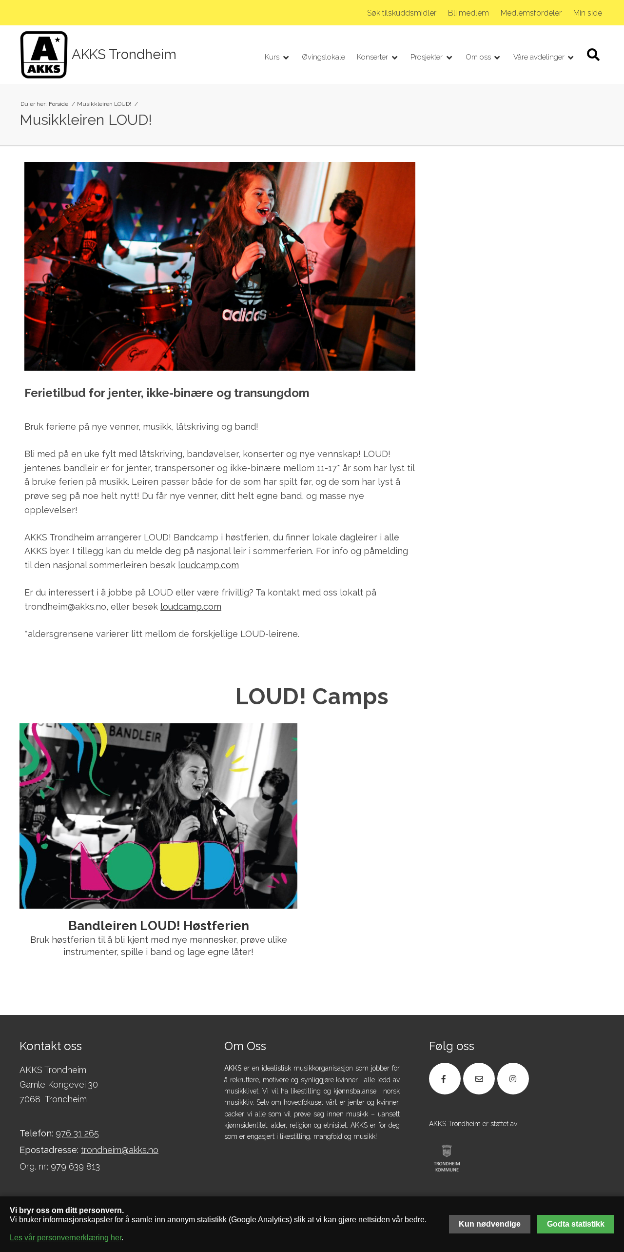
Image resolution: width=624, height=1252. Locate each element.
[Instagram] (513, 1078)
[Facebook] (445, 1078)
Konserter (373, 57)
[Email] (479, 1078)
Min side (587, 13)
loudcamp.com (208, 565)
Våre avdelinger (539, 57)
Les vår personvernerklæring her (65, 1237)
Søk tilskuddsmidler (401, 13)
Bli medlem (468, 13)
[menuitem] (402, 13)
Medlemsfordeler (531, 13)
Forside (59, 103)
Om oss (479, 57)
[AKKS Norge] (44, 54)
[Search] (593, 54)
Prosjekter (427, 57)
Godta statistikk (575, 1224)
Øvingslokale (323, 57)
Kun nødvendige (490, 1224)
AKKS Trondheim (124, 54)
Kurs (273, 57)
